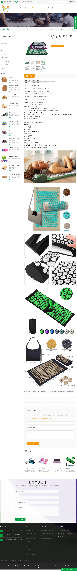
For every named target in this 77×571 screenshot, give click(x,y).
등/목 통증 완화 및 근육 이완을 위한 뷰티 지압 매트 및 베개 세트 (43, 398)
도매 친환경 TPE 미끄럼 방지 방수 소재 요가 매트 (14, 148)
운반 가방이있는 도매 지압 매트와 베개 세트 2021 (41, 418)
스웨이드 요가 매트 (31, 533)
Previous (71, 451)
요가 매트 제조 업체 (31, 541)
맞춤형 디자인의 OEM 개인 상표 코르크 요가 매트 (14, 165)
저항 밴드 (3, 50)
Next (74, 451)
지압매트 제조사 (61, 392)
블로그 (37, 8)
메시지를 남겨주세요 (69, 569)
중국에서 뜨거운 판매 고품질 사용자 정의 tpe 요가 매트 (14, 139)
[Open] (75, 22)
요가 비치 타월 (4, 64)
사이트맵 (67, 565)
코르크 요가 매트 (30, 536)
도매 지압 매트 (44, 392)
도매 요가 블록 (30, 546)
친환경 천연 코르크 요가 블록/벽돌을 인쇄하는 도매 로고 (14, 77)
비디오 (43, 8)
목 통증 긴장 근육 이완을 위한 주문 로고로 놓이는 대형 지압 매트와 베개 (57, 468)
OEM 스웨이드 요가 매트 (32, 555)
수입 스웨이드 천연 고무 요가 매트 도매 (49, 533)
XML (38, 567)
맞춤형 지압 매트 (35, 392)
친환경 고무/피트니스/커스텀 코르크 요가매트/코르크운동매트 (14, 174)
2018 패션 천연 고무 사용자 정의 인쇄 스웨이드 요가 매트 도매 (14, 112)
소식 (47, 565)
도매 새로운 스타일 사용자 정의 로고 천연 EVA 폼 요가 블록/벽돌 (14, 156)
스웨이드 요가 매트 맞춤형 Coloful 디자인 (13, 530)
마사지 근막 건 (4, 57)
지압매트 (52, 29)
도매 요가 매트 (30, 552)
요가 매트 (3, 40)
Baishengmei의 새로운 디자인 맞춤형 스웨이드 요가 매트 (53, 538)
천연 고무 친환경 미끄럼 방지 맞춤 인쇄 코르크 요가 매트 (53, 536)
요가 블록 (3, 43)
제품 (32, 8)
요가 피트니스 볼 (5, 61)
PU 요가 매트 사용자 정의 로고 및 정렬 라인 (13, 539)
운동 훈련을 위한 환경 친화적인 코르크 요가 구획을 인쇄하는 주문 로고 (14, 86)
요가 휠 (3, 47)
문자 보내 (33, 443)
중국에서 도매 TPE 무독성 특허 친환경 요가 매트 (14, 130)
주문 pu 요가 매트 (31, 538)
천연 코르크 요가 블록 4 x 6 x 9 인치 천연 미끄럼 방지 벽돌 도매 (14, 103)
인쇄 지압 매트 (53, 392)
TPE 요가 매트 (30, 530)
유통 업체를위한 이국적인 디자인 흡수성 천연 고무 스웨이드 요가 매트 (30, 468)
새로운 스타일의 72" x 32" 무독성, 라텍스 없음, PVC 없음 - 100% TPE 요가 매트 (14, 121)
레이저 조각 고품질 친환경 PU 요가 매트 (43, 468)
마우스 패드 (4, 54)
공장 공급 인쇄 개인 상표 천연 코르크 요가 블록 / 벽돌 (14, 95)
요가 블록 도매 (30, 549)
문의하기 (50, 8)
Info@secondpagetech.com (25, 2)
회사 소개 (25, 8)
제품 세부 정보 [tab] (29, 76)
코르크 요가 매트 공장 (31, 544)
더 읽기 (10, 82)
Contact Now (57, 46)
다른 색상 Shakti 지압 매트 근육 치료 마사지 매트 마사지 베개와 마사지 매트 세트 (47, 402)
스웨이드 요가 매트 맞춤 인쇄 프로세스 (13, 534)
